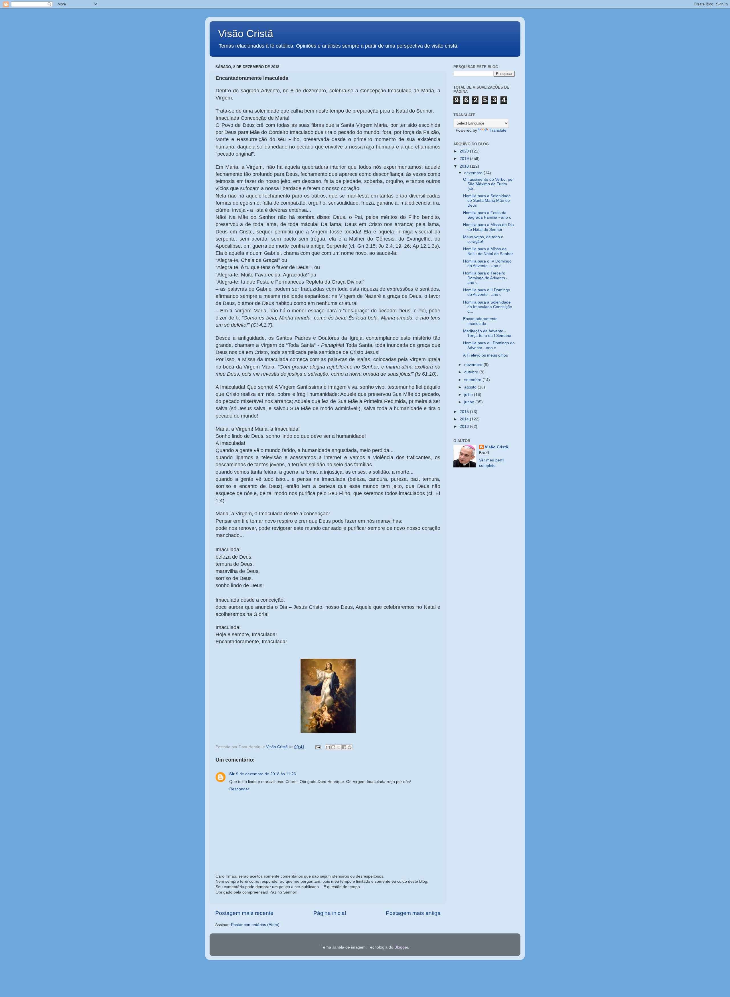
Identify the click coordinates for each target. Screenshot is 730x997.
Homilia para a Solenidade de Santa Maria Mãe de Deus (487, 200)
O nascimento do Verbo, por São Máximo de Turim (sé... (488, 184)
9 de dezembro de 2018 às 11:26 (266, 774)
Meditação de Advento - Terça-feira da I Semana (487, 333)
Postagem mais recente (244, 913)
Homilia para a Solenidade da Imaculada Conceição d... (487, 307)
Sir (231, 774)
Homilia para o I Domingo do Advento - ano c (489, 345)
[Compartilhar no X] (339, 747)
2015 (465, 412)
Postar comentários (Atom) (255, 925)
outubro (471, 372)
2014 (465, 419)
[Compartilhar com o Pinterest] (349, 747)
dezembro (474, 173)
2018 (465, 166)
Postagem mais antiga (413, 913)
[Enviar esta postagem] (317, 747)
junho (469, 402)
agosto (471, 387)
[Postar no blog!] (333, 747)
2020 (465, 151)
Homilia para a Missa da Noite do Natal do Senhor (488, 251)
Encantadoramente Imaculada (480, 321)
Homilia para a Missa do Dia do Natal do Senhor (488, 227)
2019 (465, 158)
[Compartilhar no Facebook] (344, 747)
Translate (498, 130)
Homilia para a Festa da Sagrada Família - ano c (487, 215)
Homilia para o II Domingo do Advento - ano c (486, 292)
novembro (474, 365)
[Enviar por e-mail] (328, 747)
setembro (473, 380)
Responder (239, 789)
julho (469, 394)
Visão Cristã (245, 33)
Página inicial (329, 913)
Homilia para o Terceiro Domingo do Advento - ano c (485, 277)
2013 (465, 426)
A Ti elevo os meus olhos (485, 355)
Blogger (401, 947)
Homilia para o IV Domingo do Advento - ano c (487, 263)
